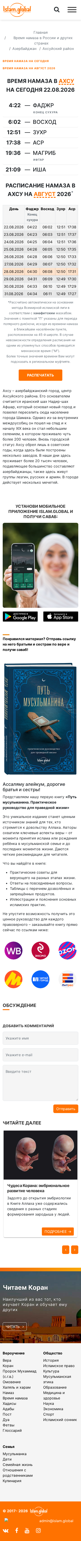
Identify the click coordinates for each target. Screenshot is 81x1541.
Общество (52, 1353)
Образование (55, 1387)
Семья (8, 1446)
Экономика (53, 1409)
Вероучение (14, 1353)
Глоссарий (12, 1430)
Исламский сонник (60, 1419)
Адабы (8, 1409)
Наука (48, 1403)
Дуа (6, 1419)
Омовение (12, 1382)
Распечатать (40, 375)
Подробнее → (58, 1231)
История (51, 1360)
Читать (13, 1326)
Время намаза (15, 1398)
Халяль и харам (17, 1387)
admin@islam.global (56, 1521)
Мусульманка (15, 1454)
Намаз (8, 1392)
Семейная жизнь (18, 1464)
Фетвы (8, 1425)
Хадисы (9, 1403)
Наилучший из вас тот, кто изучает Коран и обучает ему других (35, 1304)
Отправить (65, 1109)
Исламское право (59, 1365)
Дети (7, 1459)
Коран (8, 1365)
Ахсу (66, 81)
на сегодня (26, 61)
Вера (7, 1360)
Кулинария (12, 1481)
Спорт (48, 1414)
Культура (51, 1371)
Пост (7, 1414)
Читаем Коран (25, 1287)
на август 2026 (29, 68)
